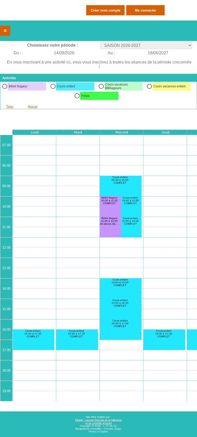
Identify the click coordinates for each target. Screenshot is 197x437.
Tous (9, 106)
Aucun (32, 106)
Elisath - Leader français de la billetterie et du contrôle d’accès (98, 421)
